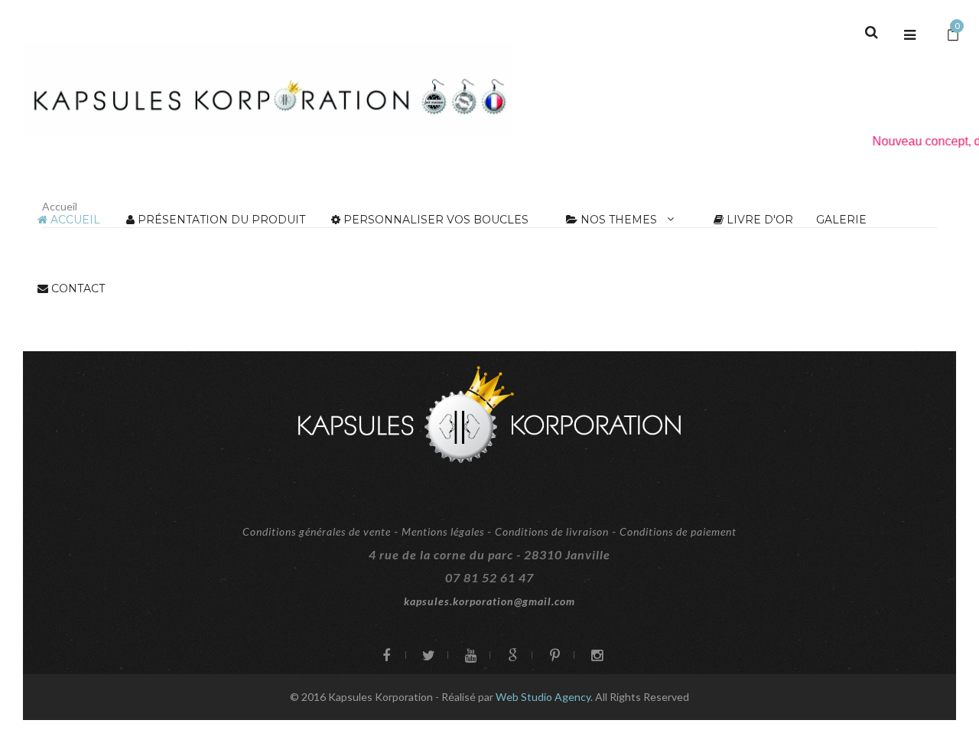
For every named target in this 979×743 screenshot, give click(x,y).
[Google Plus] (511, 656)
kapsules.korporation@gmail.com (489, 601)
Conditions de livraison (552, 531)
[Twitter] (426, 656)
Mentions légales (443, 531)
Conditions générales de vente (316, 531)
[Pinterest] (553, 656)
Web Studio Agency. (545, 696)
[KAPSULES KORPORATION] (267, 89)
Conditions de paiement (678, 531)
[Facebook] (384, 656)
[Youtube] (468, 656)
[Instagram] (595, 656)
